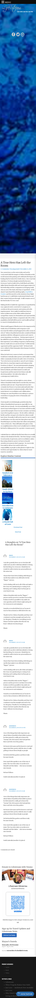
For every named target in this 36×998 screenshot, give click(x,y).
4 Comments (5, 269)
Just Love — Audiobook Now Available (19, 988)
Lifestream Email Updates (9, 935)
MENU (8, 2)
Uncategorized (14, 269)
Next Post (18, 532)
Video (7, 973)
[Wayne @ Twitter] (18, 34)
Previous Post (18, 527)
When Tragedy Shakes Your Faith (18, 985)
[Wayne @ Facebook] (13, 34)
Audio (7, 967)
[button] (3, 2)
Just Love (9, 990)
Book (7, 970)
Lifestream (10, 982)
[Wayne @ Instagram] (22, 34)
